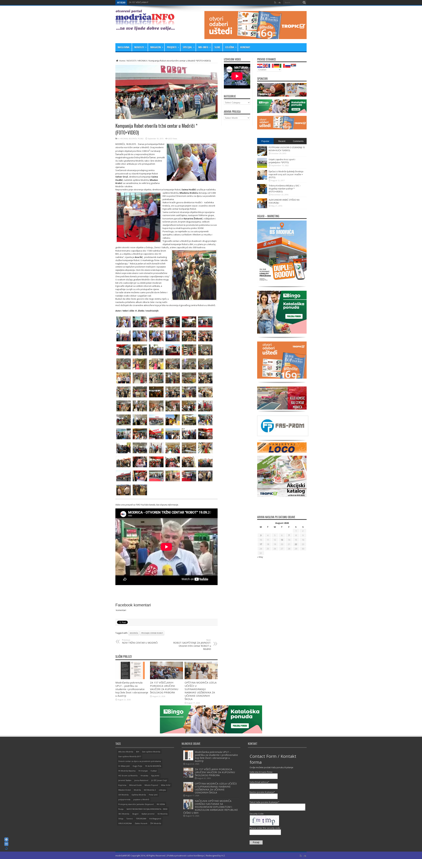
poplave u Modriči (141, 799)
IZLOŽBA (229, 47)
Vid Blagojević (155, 818)
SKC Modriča (123, 814)
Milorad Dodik (135, 785)
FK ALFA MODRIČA (153, 766)
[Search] (304, 2)
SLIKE (217, 47)
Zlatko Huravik (141, 823)
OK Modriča (123, 794)
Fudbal (154, 771)
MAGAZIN (155, 47)
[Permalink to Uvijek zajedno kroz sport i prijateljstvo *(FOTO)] (262, 166)
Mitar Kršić (165, 785)
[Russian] (288, 65)
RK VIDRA (161, 804)
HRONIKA (142, 60)
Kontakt (245, 47)
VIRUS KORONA (125, 823)
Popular (265, 141)
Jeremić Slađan (124, 780)
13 (282, 539)
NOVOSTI (139, 47)
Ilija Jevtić (155, 775)
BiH (137, 751)
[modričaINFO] (145, 28)
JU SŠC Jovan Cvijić (159, 780)
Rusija (120, 809)
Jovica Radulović (141, 780)
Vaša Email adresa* (259, 782)
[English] (265, 65)
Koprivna (122, 785)
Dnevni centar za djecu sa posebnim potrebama (139, 761)
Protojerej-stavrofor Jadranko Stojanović (136, 804)
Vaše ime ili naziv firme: (261, 771)
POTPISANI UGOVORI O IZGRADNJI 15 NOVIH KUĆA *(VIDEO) (287, 149)
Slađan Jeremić (147, 814)
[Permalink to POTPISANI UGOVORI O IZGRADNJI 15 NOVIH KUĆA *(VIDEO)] (262, 154)
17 (261, 544)
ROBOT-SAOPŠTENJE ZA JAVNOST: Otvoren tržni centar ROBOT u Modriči (192, 645)
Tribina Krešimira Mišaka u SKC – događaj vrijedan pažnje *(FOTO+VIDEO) (285, 188)
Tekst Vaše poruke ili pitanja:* (264, 802)
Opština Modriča (139, 794)
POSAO (141, 138)
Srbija (120, 818)
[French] (271, 65)
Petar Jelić (153, 794)
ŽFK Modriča (155, 823)
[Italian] (282, 65)
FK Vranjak (143, 771)
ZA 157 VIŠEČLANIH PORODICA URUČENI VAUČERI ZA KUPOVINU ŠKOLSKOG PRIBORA (168, 2)
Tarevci (129, 818)
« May (260, 556)
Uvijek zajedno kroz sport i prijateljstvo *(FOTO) (282, 161)
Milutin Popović (151, 785)
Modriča (134, 633)
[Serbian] (293, 65)
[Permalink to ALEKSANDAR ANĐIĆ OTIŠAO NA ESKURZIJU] (262, 207)
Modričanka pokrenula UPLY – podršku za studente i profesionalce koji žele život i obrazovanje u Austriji (131, 689)
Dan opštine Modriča (151, 751)
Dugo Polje (137, 766)
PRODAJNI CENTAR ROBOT (152, 633)
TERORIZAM (141, 818)
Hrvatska (144, 775)
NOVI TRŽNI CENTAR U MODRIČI (140, 641)
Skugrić (135, 814)
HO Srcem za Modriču (128, 775)
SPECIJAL (187, 47)
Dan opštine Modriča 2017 (129, 756)
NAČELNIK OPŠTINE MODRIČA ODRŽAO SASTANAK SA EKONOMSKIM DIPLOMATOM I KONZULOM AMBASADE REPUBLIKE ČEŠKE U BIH (210, 806)
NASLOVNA (123, 47)
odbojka (162, 790)
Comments (298, 141)
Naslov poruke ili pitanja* (262, 792)
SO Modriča (162, 814)
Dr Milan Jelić (124, 766)
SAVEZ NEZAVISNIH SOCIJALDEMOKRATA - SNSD (146, 809)
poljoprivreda (124, 799)
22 (296, 544)
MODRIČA (133, 138)
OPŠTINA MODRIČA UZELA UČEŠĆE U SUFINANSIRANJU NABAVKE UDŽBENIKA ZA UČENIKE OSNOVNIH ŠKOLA (201, 691)
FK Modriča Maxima (127, 771)
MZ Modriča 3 (150, 790)
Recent (281, 141)
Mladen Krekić (124, 790)
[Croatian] (260, 65)
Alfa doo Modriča (125, 751)
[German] (277, 65)
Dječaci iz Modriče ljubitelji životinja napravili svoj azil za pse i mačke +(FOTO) (286, 174)
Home (122, 60)
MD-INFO (203, 47)
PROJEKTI (172, 47)
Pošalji (256, 842)
